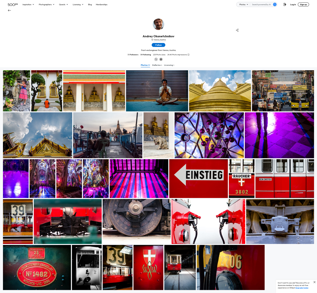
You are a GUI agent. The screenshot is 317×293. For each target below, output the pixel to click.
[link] (16, 90)
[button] (275, 4)
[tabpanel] (158, 180)
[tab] (145, 65)
